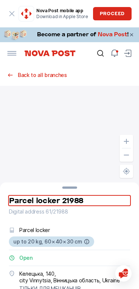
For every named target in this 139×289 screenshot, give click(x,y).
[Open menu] (11, 53)
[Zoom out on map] (126, 155)
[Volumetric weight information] (87, 242)
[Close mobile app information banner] (11, 13)
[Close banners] (132, 35)
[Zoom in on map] (126, 141)
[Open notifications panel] (114, 53)
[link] (69, 34)
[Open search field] (100, 53)
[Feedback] (123, 273)
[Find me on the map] (126, 171)
